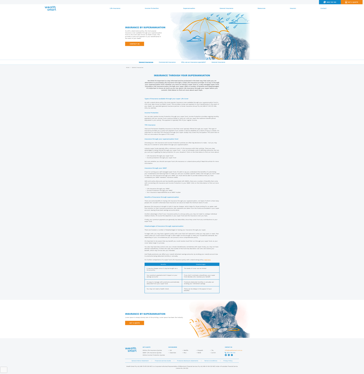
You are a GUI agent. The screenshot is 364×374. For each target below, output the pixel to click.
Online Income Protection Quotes (154, 355)
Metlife (186, 350)
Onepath (200, 350)
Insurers (293, 8)
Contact (323, 8)
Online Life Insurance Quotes (152, 350)
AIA (171, 350)
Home (127, 67)
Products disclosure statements (187, 360)
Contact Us (134, 44)
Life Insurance (115, 8)
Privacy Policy (227, 360)
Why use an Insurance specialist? (193, 62)
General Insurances (146, 62)
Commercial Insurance (167, 62)
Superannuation (189, 8)
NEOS (199, 352)
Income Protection (152, 8)
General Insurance (226, 8)
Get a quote (134, 323)
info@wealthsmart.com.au (233, 350)
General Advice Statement (140, 360)
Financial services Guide (163, 360)
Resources (261, 8)
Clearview (173, 352)
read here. (207, 259)
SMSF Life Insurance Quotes (152, 352)
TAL (212, 350)
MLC (185, 352)
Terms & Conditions (210, 360)
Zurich (213, 352)
